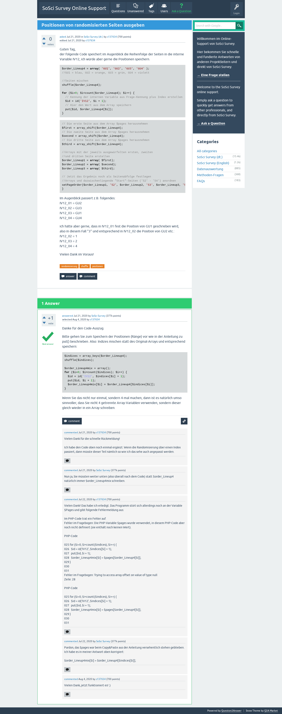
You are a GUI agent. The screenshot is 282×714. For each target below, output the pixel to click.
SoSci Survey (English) (213, 163)
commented (71, 432)
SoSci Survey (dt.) (93, 36)
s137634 (112, 36)
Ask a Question (181, 11)
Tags (151, 11)
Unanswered (135, 11)
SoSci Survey (98, 315)
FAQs (201, 181)
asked (63, 36)
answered (67, 315)
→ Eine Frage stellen (213, 75)
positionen (97, 266)
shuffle (84, 266)
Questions (118, 11)
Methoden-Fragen (210, 175)
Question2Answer (231, 710)
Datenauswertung (210, 169)
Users (164, 11)
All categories (207, 151)
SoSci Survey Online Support (74, 8)
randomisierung (69, 266)
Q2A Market (271, 710)
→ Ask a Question (211, 123)
